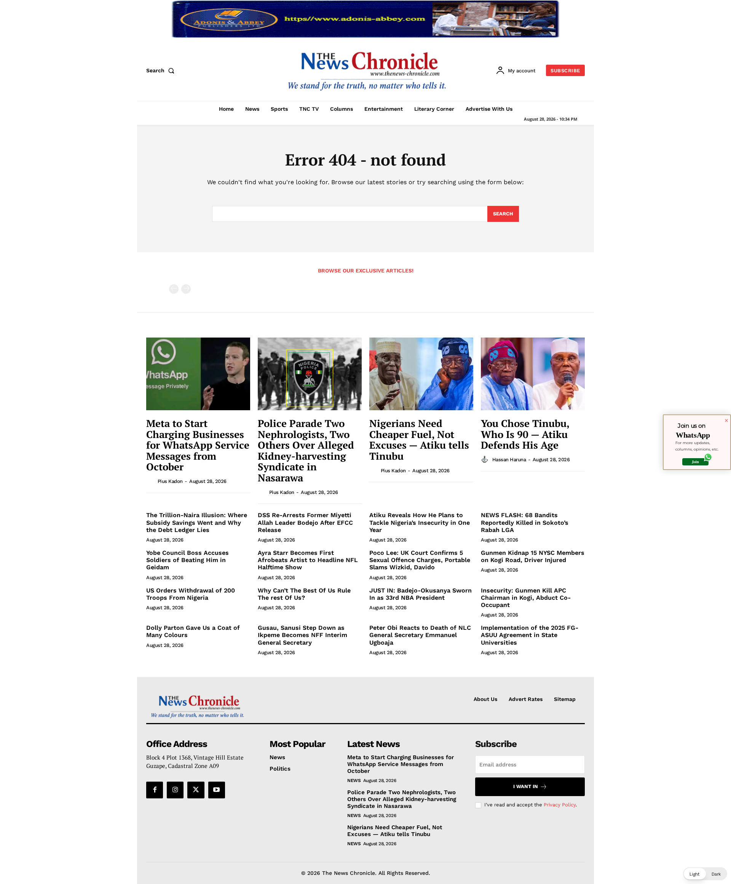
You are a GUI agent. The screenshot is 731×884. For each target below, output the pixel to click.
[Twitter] (195, 790)
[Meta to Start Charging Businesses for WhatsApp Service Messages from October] (198, 374)
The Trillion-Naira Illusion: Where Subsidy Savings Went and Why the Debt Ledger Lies (196, 522)
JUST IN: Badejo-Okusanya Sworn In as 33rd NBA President (420, 594)
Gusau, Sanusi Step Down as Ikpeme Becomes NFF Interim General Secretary (302, 635)
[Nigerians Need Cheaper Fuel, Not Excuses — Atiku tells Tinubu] (421, 374)
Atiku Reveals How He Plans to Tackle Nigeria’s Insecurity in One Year (419, 522)
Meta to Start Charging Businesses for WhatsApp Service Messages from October (197, 445)
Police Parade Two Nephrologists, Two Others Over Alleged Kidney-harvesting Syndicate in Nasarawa (306, 450)
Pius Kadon (170, 481)
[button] (161, 70)
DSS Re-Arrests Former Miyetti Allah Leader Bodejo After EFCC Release (305, 522)
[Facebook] (154, 790)
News (354, 780)
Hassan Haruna (509, 459)
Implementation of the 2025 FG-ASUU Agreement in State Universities (529, 635)
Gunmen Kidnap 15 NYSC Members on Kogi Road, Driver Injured (532, 556)
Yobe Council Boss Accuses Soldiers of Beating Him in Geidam (187, 560)
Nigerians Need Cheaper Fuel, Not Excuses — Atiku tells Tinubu (419, 439)
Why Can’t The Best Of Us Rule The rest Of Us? (304, 594)
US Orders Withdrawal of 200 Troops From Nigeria (190, 594)
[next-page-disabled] (186, 289)
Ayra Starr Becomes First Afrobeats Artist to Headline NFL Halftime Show (308, 560)
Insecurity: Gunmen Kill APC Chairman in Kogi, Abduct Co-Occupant (526, 597)
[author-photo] (151, 481)
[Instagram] (175, 790)
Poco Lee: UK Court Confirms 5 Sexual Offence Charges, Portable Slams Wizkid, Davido (419, 560)
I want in (525, 786)
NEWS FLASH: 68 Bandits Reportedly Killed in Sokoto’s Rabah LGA (524, 522)
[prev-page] (174, 289)
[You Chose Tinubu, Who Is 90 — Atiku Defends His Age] (533, 374)
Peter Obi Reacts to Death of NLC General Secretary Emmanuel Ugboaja (420, 635)
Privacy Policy (560, 805)
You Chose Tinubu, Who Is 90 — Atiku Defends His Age (525, 434)
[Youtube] (216, 790)
